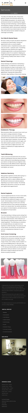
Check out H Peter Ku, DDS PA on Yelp (9, 401)
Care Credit (4, 402)
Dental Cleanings (7, 61)
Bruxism (4, 213)
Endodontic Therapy (8, 130)
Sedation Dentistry (7, 173)
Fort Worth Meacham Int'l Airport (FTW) (14, 287)
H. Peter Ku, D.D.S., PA (6, 285)
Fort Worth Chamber (5, 399)
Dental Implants (6, 193)
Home (12, 13)
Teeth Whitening (6, 154)
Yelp (8, 304)
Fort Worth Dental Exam (9, 38)
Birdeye (12, 304)
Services (5, 312)
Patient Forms (4, 406)
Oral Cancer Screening (8, 234)
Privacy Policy (4, 404)
